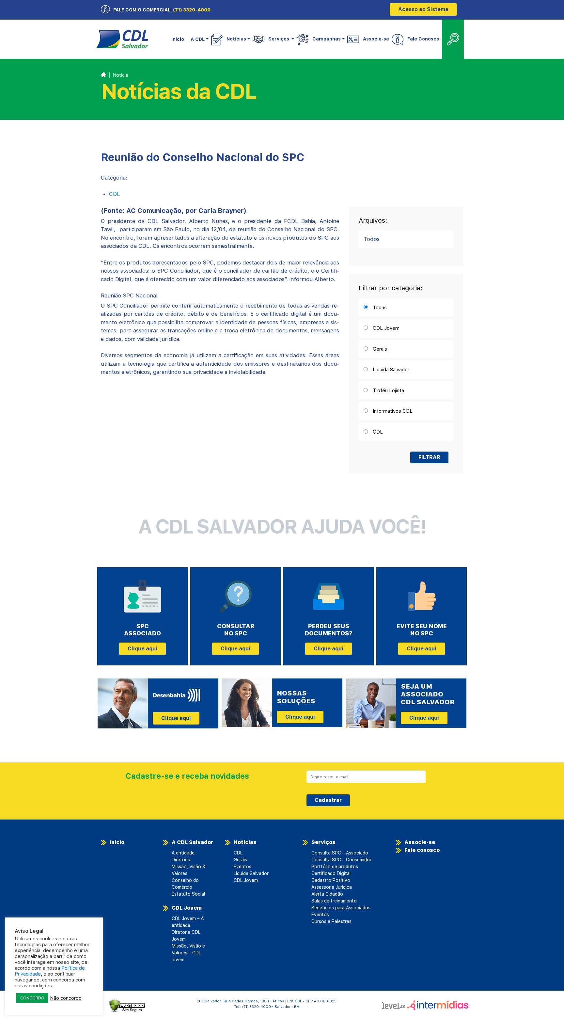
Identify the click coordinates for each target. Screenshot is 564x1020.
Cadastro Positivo (330, 880)
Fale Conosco (423, 38)
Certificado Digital (331, 873)
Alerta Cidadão (327, 894)
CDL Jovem (187, 908)
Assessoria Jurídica (331, 887)
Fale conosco (422, 850)
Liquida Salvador (251, 873)
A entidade (183, 852)
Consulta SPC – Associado (339, 852)
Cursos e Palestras (331, 921)
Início (117, 842)
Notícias (245, 842)
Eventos (242, 866)
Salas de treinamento (334, 900)
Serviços (323, 842)
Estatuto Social (188, 894)
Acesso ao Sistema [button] (423, 9)
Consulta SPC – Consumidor (341, 859)
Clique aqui (142, 648)
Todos (372, 239)
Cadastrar (328, 800)
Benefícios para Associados (340, 907)
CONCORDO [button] (32, 998)
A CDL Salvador (192, 842)
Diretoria (181, 859)
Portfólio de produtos (334, 866)
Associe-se (376, 38)
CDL (114, 194)
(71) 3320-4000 (192, 9)
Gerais (240, 859)
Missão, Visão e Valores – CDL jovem (188, 952)
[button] (199, 39)
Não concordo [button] (66, 998)
